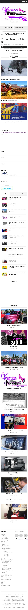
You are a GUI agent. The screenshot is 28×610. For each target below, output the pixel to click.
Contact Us (3, 534)
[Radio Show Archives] (4, 262)
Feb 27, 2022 (11, 217)
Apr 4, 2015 (11, 261)
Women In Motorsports (8, 549)
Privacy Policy (4, 537)
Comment (3, 134)
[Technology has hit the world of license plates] (4, 238)
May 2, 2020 (11, 249)
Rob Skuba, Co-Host (12, 203)
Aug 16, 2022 (11, 211)
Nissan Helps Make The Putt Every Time (16, 254)
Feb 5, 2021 (11, 237)
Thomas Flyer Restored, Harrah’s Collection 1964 (16, 223)
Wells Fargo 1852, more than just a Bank (9, 100)
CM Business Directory (6, 548)
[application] (14, 47)
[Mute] (21, 47)
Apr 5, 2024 (12, 327)
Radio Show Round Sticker (6, 578)
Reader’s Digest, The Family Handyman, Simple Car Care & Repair (12, 122)
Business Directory (4, 547)
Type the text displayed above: (9, 175)
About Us (3, 541)
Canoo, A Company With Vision (14, 242)
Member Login (4, 542)
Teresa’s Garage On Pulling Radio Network (14, 603)
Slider (2, 583)
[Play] (2, 47)
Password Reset (5, 545)
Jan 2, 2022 (11, 225)
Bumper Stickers (19, 27)
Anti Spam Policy (4, 540)
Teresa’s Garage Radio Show (6, 559)
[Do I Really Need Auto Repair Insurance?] (4, 251)
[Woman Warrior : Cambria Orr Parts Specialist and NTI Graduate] (4, 269)
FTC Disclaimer (4, 535)
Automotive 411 (8, 27)
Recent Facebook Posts (6, 573)
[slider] (24, 47)
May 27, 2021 (11, 231)
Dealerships (6, 554)
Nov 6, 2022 (11, 205)
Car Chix (5, 551)
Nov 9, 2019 (11, 256)
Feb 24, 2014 (11, 269)
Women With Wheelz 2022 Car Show (15, 216)
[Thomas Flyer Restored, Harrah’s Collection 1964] (4, 225)
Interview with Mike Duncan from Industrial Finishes (16, 230)
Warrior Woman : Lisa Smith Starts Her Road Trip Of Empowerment (17, 274)
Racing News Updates (5, 585)
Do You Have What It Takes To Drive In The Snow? (11, 79)
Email (2, 157)
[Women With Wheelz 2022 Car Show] (4, 218)
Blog (22, 596)
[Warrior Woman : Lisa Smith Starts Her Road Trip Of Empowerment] (4, 275)
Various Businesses (8, 556)
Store (2, 582)
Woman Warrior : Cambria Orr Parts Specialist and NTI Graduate (17, 267)
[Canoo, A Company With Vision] (4, 244)
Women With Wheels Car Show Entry (14, 605)
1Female (4, 44)
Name (2, 151)
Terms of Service (4, 538)
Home (2, 34)
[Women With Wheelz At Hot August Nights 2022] (4, 212)
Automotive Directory (8, 552)
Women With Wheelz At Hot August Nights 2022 (17, 209)
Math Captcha (4, 181)
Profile (3, 544)
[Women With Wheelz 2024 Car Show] (4, 200)
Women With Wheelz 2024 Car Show (15, 197)
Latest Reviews (4, 566)
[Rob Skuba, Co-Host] (4, 206)
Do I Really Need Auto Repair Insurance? (16, 248)
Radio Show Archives (12, 260)
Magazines (3, 558)
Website (3, 163)
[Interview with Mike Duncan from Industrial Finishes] (4, 231)
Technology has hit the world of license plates (16, 235)
